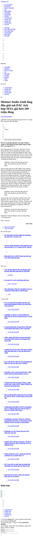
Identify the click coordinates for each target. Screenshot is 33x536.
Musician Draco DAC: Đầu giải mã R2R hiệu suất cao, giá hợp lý (17, 475)
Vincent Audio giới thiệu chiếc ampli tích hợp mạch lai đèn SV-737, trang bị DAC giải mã (18, 246)
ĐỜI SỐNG (8, 11)
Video (6, 80)
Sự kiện (6, 75)
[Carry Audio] (1, 493)
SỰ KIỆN (7, 13)
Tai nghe (6, 27)
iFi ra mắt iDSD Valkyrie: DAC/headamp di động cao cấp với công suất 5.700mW (18, 362)
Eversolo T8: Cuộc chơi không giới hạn (16, 280)
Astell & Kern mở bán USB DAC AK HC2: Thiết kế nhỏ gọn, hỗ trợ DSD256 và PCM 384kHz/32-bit (17, 443)
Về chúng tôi (8, 18)
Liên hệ (6, 24)
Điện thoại (7, 34)
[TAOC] (1, 497)
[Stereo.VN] (4, 1)
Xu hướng (7, 67)
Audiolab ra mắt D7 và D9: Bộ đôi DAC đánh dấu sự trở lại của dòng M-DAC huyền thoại (18, 316)
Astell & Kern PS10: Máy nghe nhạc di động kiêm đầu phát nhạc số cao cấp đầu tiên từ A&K (18, 351)
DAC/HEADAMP (9, 29)
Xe (5, 72)
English (6, 77)
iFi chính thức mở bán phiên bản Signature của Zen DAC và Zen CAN (17, 235)
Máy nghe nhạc (8, 31)
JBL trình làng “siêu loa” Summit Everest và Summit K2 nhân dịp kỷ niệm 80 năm (18, 289)
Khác (6, 78)
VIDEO (6, 16)
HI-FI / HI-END (9, 8)
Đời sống (7, 73)
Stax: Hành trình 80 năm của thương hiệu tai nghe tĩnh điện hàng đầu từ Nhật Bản (17, 270)
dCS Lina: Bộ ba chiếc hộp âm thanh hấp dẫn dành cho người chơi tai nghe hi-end (17, 465)
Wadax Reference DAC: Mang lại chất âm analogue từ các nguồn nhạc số (17, 454)
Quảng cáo (7, 21)
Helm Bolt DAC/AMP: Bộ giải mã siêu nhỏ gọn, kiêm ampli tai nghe (17, 256)
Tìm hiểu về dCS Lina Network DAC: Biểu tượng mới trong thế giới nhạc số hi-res (17, 373)
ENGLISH (7, 14)
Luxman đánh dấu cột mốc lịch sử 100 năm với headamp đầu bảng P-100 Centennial (17, 327)
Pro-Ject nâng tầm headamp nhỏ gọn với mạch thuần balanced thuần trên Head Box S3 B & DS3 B (17, 304)
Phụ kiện (7, 36)
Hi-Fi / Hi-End (8, 70)
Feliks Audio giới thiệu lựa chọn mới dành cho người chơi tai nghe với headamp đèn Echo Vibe (17, 339)
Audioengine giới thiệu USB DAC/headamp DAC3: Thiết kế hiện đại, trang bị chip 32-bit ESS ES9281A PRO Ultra (18, 408)
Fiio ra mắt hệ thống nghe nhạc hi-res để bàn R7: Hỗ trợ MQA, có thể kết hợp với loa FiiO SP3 (18, 396)
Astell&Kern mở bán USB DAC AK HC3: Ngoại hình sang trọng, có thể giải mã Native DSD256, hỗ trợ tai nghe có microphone (18, 420)
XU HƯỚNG (8, 4)
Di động (6, 69)
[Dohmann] (1, 491)
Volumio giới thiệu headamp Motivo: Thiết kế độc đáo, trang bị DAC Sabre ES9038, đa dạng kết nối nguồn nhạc (18, 384)
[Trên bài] (1, 97)
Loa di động (7, 32)
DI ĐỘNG (7, 6)
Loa (9, 294)
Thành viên (7, 19)
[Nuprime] (1, 495)
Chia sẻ (9, 227)
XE (5, 9)
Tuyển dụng (7, 23)
